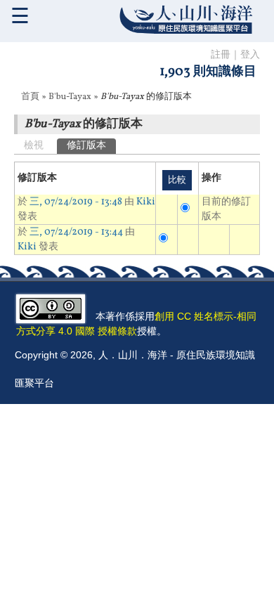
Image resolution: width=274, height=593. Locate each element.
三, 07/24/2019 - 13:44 (76, 232)
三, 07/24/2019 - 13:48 (76, 202)
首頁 (30, 97)
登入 (250, 55)
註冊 (220, 55)
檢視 (34, 145)
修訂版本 (91, 145)
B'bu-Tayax (69, 97)
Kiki (145, 202)
